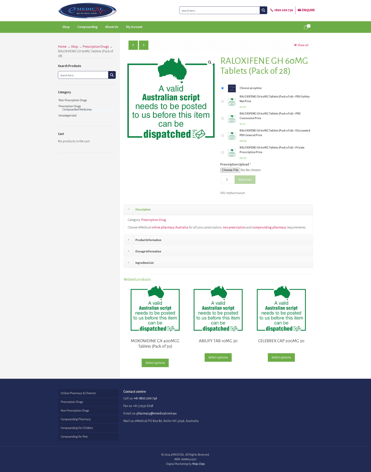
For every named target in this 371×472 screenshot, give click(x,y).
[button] (209, 62)
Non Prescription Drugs (73, 100)
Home (62, 46)
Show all (303, 45)
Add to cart (245, 179)
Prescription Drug (153, 220)
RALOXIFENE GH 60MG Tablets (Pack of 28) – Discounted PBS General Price (275, 133)
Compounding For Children (77, 428)
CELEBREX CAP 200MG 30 (281, 341)
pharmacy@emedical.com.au (156, 413)
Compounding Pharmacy (76, 419)
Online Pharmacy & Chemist (78, 393)
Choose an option (251, 88)
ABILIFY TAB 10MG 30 (218, 341)
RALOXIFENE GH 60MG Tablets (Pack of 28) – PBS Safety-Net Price (275, 99)
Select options (155, 363)
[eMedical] (87, 10)
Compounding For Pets (74, 436)
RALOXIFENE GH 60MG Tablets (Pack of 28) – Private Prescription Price (272, 150)
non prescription (234, 227)
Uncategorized (67, 115)
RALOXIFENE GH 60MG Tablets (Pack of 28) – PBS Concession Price (270, 116)
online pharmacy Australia (169, 227)
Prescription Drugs (96, 46)
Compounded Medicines (77, 109)
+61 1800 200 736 (145, 398)
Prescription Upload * (235, 164)
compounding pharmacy (269, 227)
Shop (74, 46)
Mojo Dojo (198, 463)
